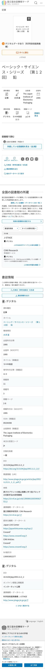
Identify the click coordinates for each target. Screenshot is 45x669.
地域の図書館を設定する (22, 221)
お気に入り (7, 160)
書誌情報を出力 (12, 169)
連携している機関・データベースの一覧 (25, 203)
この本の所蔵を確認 (31, 265)
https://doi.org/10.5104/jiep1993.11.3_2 (20, 468)
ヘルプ (9, 216)
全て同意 (33, 665)
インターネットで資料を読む (12, 636)
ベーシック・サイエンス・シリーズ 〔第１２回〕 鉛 (21, 323)
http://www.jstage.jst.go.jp (14, 600)
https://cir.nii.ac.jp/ (11, 514)
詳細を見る (37, 114)
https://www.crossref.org (14, 535)
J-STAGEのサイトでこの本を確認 (26, 245)
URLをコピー (14, 160)
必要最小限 (12, 665)
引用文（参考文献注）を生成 (16, 165)
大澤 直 (6, 334)
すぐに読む (23, 52)
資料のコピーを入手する (11, 640)
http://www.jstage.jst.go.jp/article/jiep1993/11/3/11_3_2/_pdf (22, 480)
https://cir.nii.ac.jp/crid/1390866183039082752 (22, 500)
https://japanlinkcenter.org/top (16, 528)
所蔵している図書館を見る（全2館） (22, 146)
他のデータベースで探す (15, 173)
